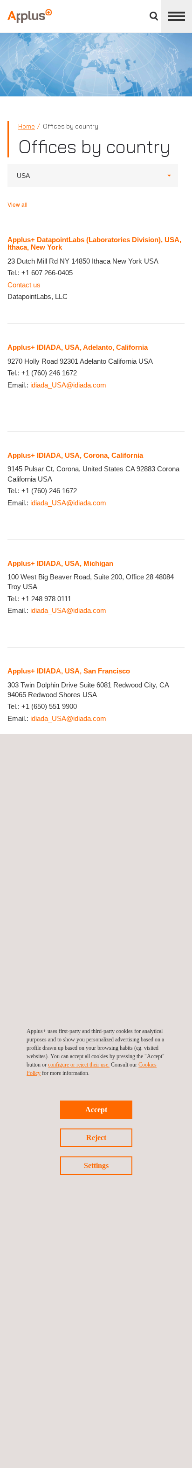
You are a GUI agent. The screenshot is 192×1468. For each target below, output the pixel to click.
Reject (96, 1138)
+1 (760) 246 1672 (49, 373)
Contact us (24, 285)
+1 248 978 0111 (46, 599)
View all (17, 204)
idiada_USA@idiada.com (68, 385)
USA (23, 175)
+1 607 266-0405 (47, 273)
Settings (96, 1165)
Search (153, 16)
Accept (96, 1110)
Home (26, 126)
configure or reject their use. (79, 1064)
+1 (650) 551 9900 (49, 706)
